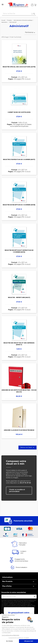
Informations (7, 577)
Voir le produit (19, 58)
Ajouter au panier (19, 64)
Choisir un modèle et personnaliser (17, 490)
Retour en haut (27, 447)
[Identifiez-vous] (32, 5)
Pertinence (30, 33)
